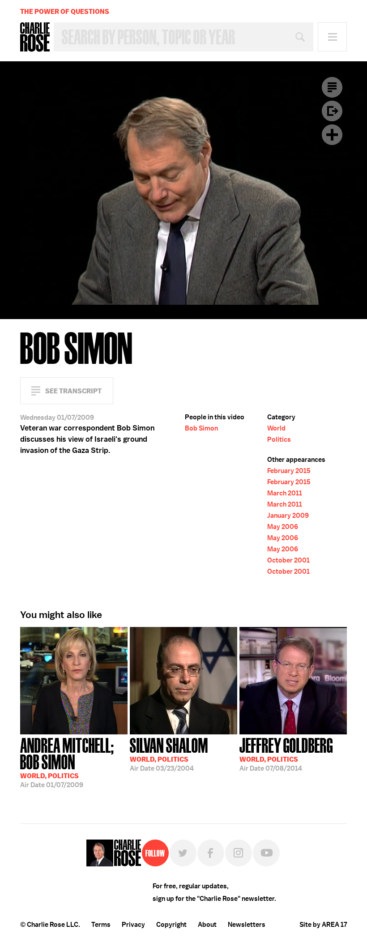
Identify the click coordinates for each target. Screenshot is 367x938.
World (276, 428)
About (207, 924)
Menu (332, 36)
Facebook (210, 853)
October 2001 (288, 560)
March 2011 (284, 493)
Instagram (238, 853)
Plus (332, 134)
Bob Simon (201, 428)
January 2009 (288, 515)
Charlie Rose (35, 37)
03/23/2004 (169, 753)
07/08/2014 (286, 753)
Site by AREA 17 (323, 924)
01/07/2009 (67, 761)
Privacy (133, 924)
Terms (101, 924)
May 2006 (282, 526)
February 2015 (289, 470)
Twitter (183, 853)
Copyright (171, 924)
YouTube (266, 853)
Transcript (332, 87)
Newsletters (246, 924)
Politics (279, 439)
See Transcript (73, 391)
